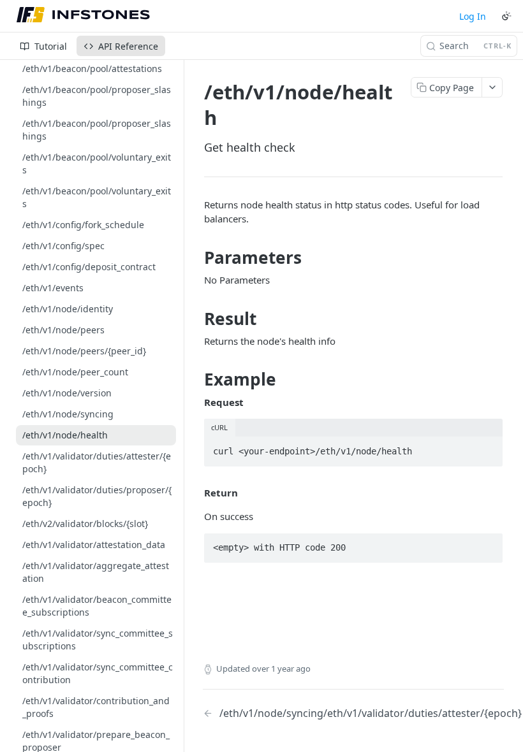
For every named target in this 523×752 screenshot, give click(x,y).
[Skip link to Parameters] (195, 257)
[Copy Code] (487, 447)
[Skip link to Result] (195, 319)
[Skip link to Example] (195, 380)
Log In (472, 16)
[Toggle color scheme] (506, 16)
